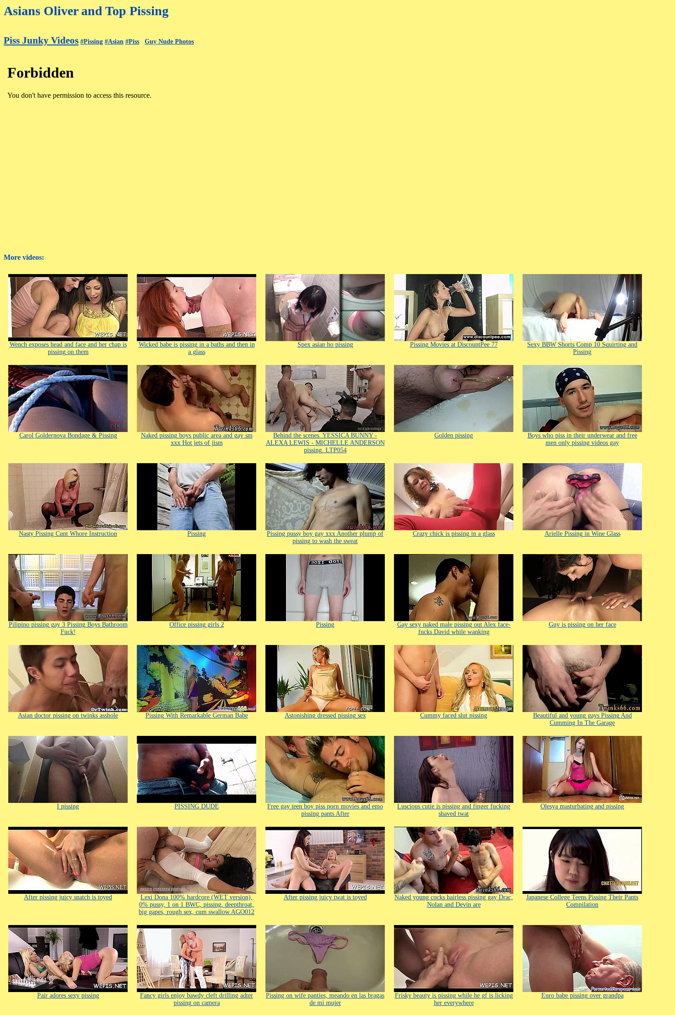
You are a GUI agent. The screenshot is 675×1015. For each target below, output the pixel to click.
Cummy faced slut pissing (453, 715)
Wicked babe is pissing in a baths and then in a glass (197, 348)
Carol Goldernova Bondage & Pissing (68, 435)
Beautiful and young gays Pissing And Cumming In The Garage (582, 719)
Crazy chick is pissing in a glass (454, 533)
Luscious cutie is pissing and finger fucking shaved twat (453, 810)
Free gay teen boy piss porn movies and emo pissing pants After (325, 810)
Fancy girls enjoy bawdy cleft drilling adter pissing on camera (196, 999)
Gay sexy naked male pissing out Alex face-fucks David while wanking (454, 628)
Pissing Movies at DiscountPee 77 (454, 344)
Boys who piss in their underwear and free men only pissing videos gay (582, 439)
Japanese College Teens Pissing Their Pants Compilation (582, 901)
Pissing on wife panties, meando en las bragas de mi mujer (325, 999)
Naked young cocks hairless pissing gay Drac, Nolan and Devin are (453, 901)
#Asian (114, 41)
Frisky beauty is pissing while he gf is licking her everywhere (454, 999)
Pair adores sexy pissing (68, 995)
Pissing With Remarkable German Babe (197, 715)
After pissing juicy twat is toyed (325, 897)
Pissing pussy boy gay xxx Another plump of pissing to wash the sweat (325, 537)
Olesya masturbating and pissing (582, 806)
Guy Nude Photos (169, 41)
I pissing (68, 806)
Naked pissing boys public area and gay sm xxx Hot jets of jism (197, 439)
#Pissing (91, 41)
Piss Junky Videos (41, 40)
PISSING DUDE (196, 806)
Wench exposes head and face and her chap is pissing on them (68, 348)
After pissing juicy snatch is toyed (68, 897)
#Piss (132, 41)
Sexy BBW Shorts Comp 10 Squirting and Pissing (582, 348)
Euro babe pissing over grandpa (582, 995)
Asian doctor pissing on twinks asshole (68, 715)
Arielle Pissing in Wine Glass (582, 533)
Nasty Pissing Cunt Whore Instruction (68, 533)
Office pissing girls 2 (196, 624)
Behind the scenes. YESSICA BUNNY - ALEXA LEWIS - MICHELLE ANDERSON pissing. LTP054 (325, 443)
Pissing (196, 533)
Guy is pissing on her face (582, 624)
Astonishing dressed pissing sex (325, 715)
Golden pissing (453, 435)
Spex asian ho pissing (325, 344)
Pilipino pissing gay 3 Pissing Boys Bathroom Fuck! (68, 628)
